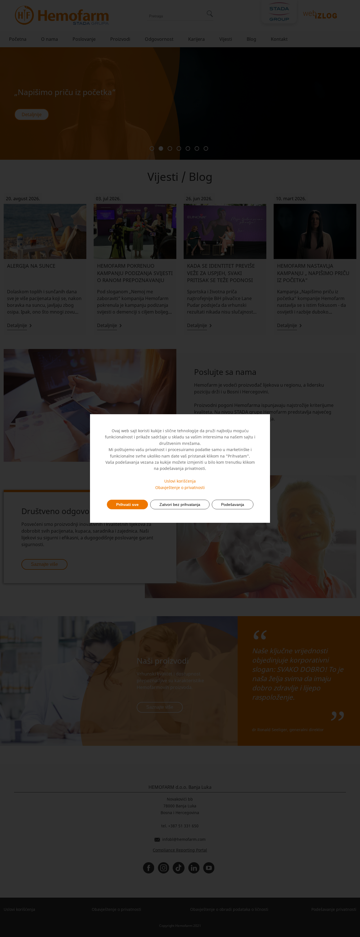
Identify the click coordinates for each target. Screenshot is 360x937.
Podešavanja (232, 504)
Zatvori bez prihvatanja (179, 504)
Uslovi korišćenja (180, 481)
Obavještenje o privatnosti (180, 487)
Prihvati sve (127, 504)
